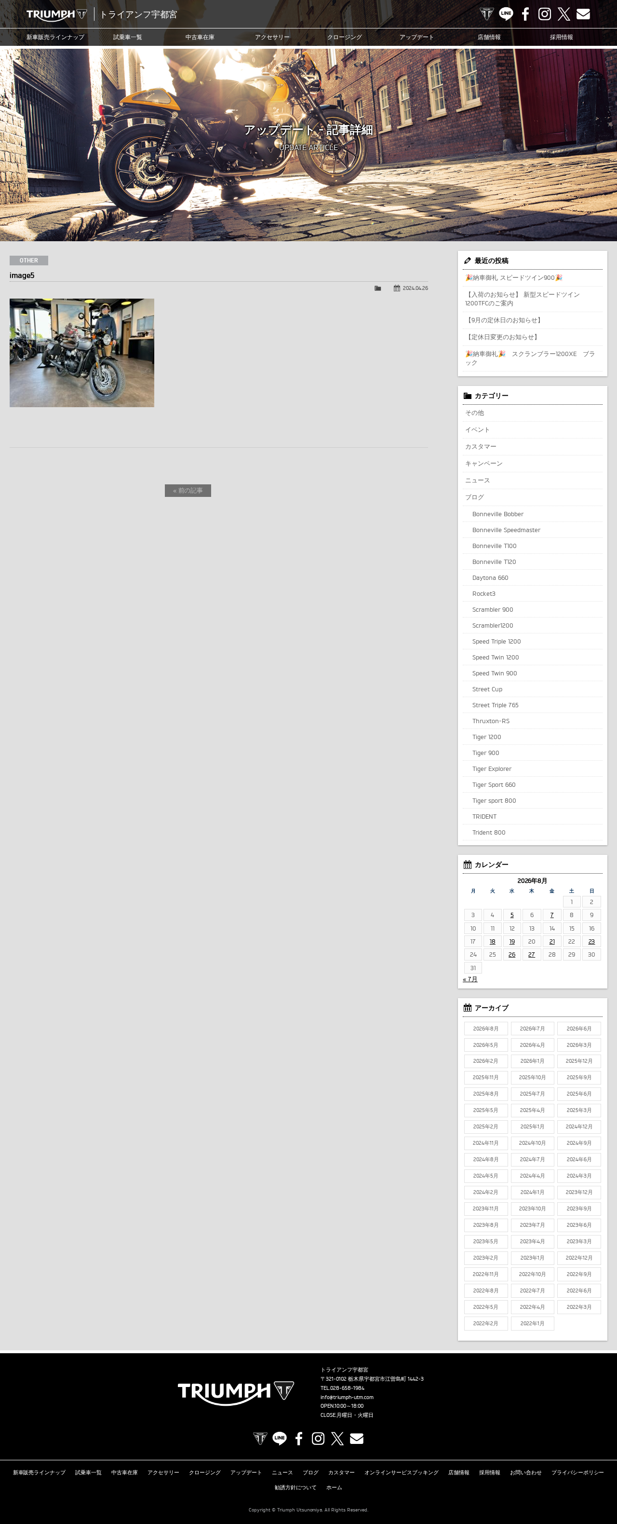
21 (552, 941)
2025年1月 (533, 1126)
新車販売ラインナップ (39, 1472)
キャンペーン (484, 463)
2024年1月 (533, 1192)
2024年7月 (532, 1159)
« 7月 (470, 979)
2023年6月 (579, 1225)
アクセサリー (272, 37)
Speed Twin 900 (494, 673)
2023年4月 (532, 1241)
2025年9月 (579, 1077)
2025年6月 (579, 1093)
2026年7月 (532, 1028)
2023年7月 (532, 1225)
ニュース (477, 480)
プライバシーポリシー (577, 1472)
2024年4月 (532, 1175)
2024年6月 (579, 1159)
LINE (506, 14)
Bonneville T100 (494, 545)
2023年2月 (485, 1257)
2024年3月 (579, 1175)
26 (512, 954)
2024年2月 (485, 1192)
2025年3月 (579, 1110)
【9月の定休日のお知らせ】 (504, 320)
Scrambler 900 (492, 609)
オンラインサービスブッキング (401, 1472)
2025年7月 (532, 1093)
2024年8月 (486, 1159)
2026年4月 (532, 1045)
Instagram (544, 14)
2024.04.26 (415, 288)
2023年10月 (532, 1208)
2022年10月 (532, 1274)
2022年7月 (532, 1290)
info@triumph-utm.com (347, 1397)
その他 (474, 412)
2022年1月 (533, 1323)
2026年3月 (579, 1045)
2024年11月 (486, 1143)
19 (512, 941)
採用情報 (561, 37)
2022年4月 (532, 1307)
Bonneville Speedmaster (506, 530)
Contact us (583, 14)
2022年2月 (485, 1323)
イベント (477, 429)
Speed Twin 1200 (495, 657)
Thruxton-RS (491, 721)
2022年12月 (579, 1257)
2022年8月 (486, 1290)
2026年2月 (485, 1060)
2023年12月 (579, 1192)
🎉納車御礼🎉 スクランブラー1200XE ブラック (530, 358)
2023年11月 (486, 1208)
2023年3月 (579, 1241)
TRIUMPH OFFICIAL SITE (487, 14)
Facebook (525, 14)
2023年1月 (533, 1257)
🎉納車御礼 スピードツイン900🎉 (514, 277)
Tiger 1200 (486, 737)
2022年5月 (485, 1307)
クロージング (344, 37)
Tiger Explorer (491, 768)
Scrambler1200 (492, 625)
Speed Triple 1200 (496, 641)
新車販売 (55, 37)
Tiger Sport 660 (494, 784)
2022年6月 (579, 1290)
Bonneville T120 (494, 561)
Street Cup (487, 689)
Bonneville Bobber (497, 514)
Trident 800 (489, 832)
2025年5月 (485, 1110)
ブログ (474, 497)
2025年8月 (486, 1093)
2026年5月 (485, 1045)
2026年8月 (486, 1028)
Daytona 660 (490, 577)
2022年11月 (486, 1274)
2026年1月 (533, 1060)
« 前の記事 (188, 490)
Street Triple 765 (495, 705)
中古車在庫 (200, 37)
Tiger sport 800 (494, 800)
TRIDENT (484, 816)
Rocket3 (484, 593)
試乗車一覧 (127, 37)
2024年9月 (579, 1143)
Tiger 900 (485, 752)
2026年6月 (579, 1028)
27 (531, 954)
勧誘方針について (296, 1487)
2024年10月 (532, 1143)
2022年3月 (579, 1307)
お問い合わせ (526, 1472)
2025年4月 (532, 1110)
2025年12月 (579, 1060)
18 (493, 941)
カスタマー (480, 446)
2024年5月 (485, 1175)
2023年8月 (486, 1225)
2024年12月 (579, 1126)
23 (592, 941)
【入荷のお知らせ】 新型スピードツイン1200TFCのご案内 (522, 298)
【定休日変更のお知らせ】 (502, 337)
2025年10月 (532, 1077)
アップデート (417, 37)
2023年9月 (579, 1208)
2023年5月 (485, 1241)
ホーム (334, 1487)
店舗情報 (489, 37)
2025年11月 (486, 1077)
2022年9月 (579, 1274)
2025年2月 (485, 1126)
